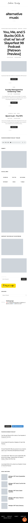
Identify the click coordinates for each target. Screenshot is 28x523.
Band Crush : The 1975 (14, 116)
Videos (18, 113)
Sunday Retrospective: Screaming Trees (14, 91)
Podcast (25, 28)
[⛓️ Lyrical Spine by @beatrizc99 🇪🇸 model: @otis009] (14, 420)
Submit (16, 516)
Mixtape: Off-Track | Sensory (15, 505)
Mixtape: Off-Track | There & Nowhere (15, 498)
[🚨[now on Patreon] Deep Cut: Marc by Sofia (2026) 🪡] (14, 377)
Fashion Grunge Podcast (8, 431)
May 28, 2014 (10, 118)
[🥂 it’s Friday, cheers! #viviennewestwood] (14, 310)
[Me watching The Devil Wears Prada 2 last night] (14, 335)
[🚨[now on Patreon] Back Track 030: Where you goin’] (14, 353)
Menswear (10, 113)
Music (14, 87)
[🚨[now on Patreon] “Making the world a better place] (14, 402)
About (3, 516)
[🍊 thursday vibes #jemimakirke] (14, 333)
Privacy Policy (7, 517)
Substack (23, 516)
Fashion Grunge (17, 57)
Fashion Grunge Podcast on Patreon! (9, 28)
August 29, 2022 (10, 57)
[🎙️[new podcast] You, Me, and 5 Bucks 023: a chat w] (14, 322)
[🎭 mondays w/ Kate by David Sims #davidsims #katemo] (14, 307)
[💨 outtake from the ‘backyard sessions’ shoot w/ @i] (14, 338)
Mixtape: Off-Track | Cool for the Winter (16, 484)
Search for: (3, 276)
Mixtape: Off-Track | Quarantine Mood (16, 477)
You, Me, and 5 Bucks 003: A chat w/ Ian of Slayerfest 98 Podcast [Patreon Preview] (14, 43)
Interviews (20, 28)
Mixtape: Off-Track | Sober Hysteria (15, 491)
